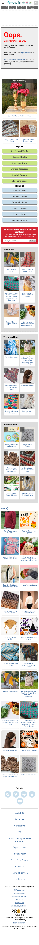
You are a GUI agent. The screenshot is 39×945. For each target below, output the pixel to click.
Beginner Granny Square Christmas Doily (27, 470)
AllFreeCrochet (19, 890)
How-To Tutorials (19, 208)
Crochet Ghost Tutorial (29, 750)
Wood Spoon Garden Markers (11, 494)
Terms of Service (19, 873)
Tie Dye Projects (19, 196)
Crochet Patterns (19, 175)
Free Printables (19, 190)
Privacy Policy (17, 236)
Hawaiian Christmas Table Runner (11, 412)
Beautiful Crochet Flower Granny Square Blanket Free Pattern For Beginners (11, 296)
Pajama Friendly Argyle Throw (27, 270)
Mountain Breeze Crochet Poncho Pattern (11, 387)
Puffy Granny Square (27, 445)
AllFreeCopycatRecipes (19, 906)
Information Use (28, 236)
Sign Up (32, 241)
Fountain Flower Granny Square (28, 140)
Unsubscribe (19, 879)
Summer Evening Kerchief (10, 638)
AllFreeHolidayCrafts (19, 896)
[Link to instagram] (32, 794)
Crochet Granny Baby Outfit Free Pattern (10, 558)
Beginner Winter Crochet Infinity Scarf (27, 495)
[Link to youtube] (20, 801)
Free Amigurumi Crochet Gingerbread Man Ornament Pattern (29, 559)
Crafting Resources (19, 169)
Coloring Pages (19, 214)
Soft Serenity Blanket (11, 270)
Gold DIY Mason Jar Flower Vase (19, 116)
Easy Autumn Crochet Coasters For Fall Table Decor (27, 323)
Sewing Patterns (19, 202)
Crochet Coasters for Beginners (11, 445)
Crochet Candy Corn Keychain (29, 532)
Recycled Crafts (19, 157)
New (3, 508)
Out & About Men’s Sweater (10, 532)
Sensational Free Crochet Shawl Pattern (27, 295)
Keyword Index (19, 847)
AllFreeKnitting (19, 893)
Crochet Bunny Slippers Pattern (11, 323)
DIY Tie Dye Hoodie (11, 357)
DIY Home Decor (19, 181)
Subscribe (19, 866)
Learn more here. (19, 923)
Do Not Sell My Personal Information (19, 839)
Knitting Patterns (19, 220)
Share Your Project (19, 860)
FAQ (19, 832)
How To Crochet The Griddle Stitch (10, 612)
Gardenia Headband (27, 386)
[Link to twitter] (16, 794)
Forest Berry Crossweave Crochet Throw (28, 665)
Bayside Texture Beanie (29, 585)
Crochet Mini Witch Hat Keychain (29, 638)
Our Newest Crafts (19, 151)
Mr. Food (19, 900)
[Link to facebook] (8, 794)
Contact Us (19, 825)
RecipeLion (19, 903)
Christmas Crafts (19, 163)
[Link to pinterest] (24, 794)
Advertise (19, 819)
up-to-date (25, 53)
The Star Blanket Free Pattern (10, 664)
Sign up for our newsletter (15, 59)
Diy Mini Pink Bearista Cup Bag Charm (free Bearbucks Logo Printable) (27, 360)
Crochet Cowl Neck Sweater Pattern (29, 612)
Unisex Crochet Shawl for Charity (10, 140)
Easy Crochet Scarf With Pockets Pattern (10, 586)
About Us (19, 813)
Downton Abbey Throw (27, 412)
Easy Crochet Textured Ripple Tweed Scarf (11, 470)
